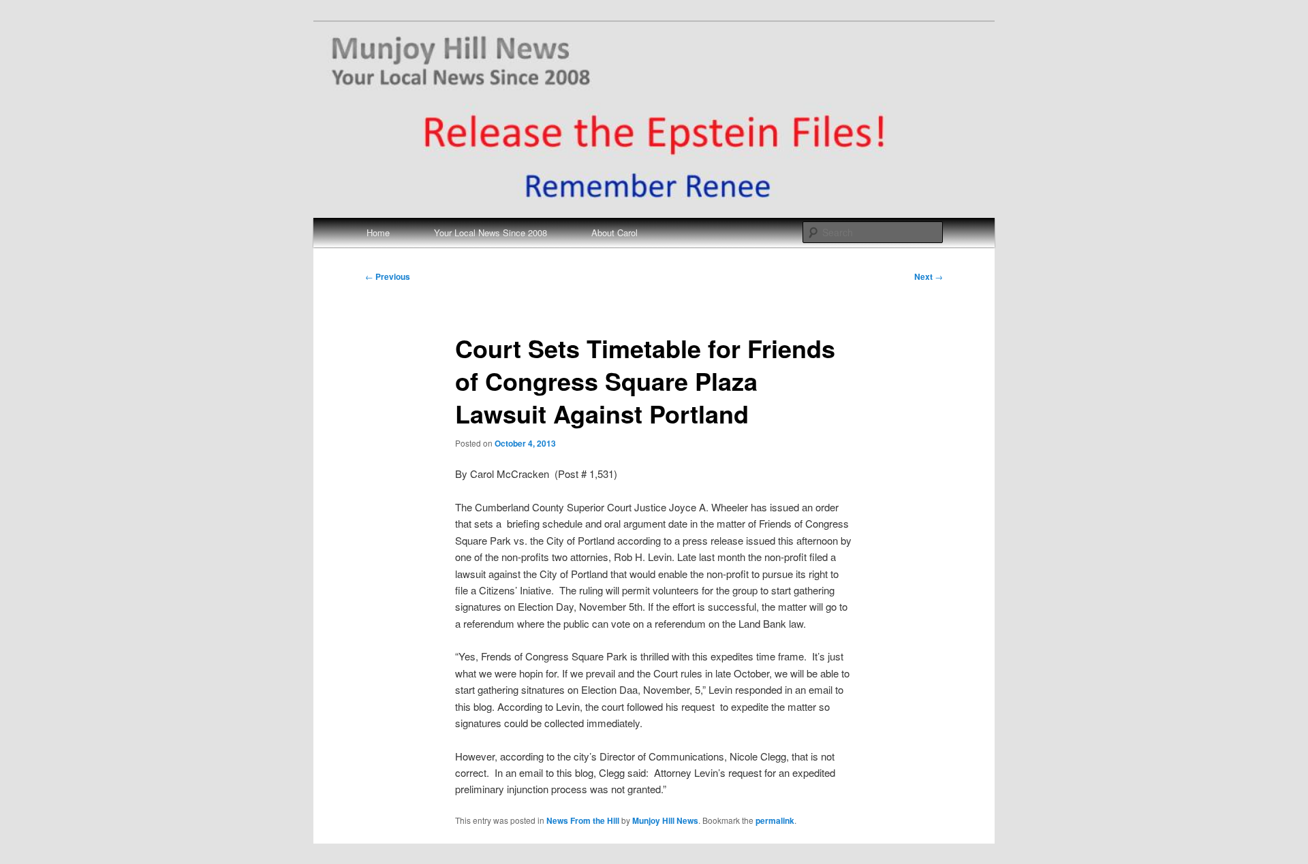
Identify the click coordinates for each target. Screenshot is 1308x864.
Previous (387, 276)
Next (928, 276)
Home (378, 232)
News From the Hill (582, 820)
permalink (775, 820)
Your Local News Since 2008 (490, 232)
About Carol (614, 232)
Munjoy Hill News (665, 820)
